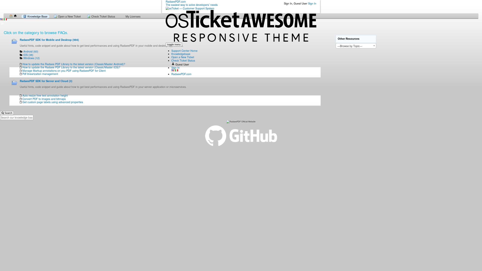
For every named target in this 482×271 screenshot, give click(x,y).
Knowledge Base (37, 16)
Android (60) (30, 51)
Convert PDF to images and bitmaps (44, 99)
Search (8, 113)
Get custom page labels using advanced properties (52, 102)
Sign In (312, 3)
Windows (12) (31, 58)
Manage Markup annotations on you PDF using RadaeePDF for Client (64, 70)
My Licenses (133, 16)
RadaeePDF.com (181, 74)
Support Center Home (184, 51)
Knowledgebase (180, 54)
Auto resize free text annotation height (45, 95)
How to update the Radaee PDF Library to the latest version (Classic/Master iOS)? (71, 67)
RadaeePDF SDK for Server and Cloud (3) (46, 81)
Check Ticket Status (183, 60)
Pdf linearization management (40, 74)
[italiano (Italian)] (176, 70)
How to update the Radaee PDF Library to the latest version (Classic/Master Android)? (73, 64)
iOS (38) (28, 55)
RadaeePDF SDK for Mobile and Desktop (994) (49, 40)
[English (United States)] (172, 70)
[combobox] (356, 45)
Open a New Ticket (182, 57)
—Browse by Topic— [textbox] (349, 46)
